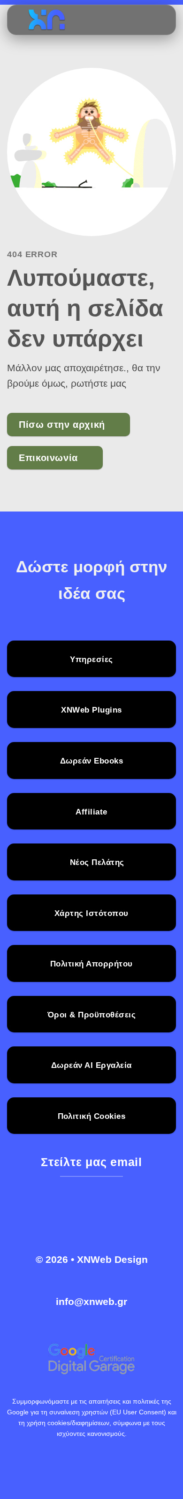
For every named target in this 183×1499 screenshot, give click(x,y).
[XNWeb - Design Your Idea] (73, 20)
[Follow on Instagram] (82, 1213)
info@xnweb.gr (91, 1301)
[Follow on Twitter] (101, 1213)
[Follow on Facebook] (62, 1213)
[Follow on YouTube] (120, 1213)
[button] (146, 20)
